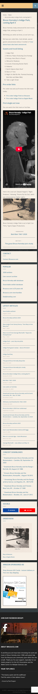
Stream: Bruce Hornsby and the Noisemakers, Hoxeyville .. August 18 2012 (18, 474)
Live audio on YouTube (10, 387)
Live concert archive (10, 276)
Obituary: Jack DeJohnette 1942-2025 (14, 402)
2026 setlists (7, 272)
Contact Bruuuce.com (10, 259)
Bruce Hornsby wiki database (13, 280)
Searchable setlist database (13, 284)
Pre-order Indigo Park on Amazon (18, 95)
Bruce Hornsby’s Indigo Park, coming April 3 (16, 374)
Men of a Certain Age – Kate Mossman (15, 436)
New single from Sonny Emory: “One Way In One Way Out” (18, 325)
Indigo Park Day (8, 354)
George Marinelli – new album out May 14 (16, 443)
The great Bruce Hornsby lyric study (19, 243)
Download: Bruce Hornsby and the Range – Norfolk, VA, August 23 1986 (18, 467)
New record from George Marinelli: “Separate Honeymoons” (17, 334)
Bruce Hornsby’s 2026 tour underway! (15, 408)
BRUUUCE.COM (19, 5)
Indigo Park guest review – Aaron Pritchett (16, 348)
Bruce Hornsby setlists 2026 (12, 318)
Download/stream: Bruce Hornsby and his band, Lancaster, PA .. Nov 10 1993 (18, 394)
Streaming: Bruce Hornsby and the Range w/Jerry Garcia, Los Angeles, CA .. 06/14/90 (18, 480)
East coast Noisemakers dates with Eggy (15, 430)
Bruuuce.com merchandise (12, 292)
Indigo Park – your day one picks (13, 341)
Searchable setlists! (9, 311)
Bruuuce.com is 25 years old (13, 288)
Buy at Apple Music (9, 557)
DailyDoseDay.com (9, 296)
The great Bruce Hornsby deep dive (14, 361)
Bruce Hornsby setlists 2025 (12, 423)
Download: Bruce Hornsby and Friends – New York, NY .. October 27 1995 (17, 487)
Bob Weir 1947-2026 (19, 234)
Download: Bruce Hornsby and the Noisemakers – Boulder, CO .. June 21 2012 (18, 493)
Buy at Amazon (7, 554)
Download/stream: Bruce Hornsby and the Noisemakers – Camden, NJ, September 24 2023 (18, 416)
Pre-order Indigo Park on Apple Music (19, 98)
